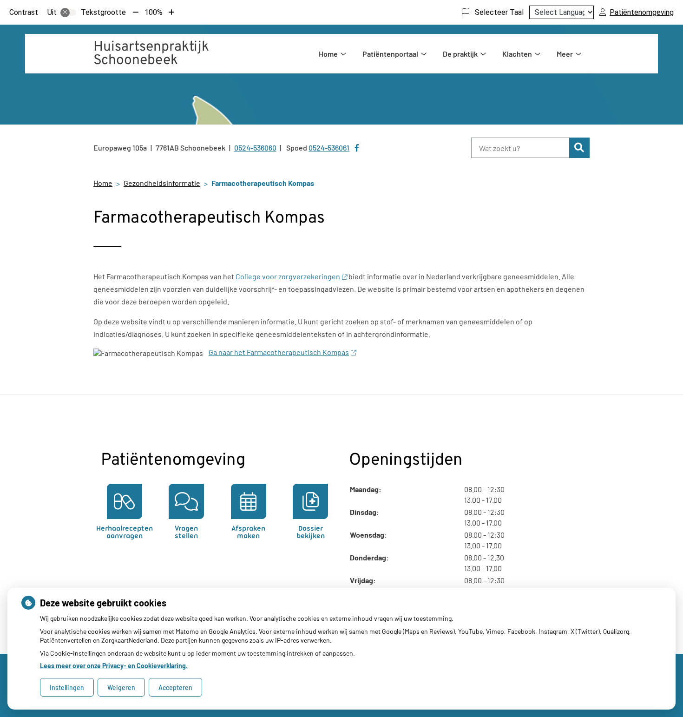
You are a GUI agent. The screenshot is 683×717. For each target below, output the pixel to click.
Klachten (517, 53)
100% (153, 12)
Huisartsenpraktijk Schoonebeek (151, 54)
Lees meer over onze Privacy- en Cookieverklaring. (114, 666)
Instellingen (67, 687)
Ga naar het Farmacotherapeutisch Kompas (279, 352)
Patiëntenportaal (390, 53)
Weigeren (121, 687)
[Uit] (68, 12)
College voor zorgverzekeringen (288, 276)
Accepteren (175, 687)
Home (328, 53)
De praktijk (460, 53)
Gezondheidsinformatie (162, 182)
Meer (565, 53)
